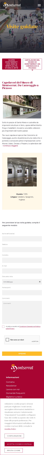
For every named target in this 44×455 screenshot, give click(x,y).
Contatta (10, 382)
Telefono (5, 244)
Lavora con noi (12, 389)
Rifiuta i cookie (13, 450)
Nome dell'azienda (8, 233)
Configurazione (14, 436)
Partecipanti (6, 287)
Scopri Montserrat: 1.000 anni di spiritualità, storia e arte (11, 64)
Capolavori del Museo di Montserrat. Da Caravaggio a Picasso (32, 64)
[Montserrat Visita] (12, 5)
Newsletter (11, 386)
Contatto (5, 255)
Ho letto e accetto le (23, 327)
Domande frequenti (15, 393)
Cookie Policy (10, 429)
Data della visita (7, 276)
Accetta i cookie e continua (19, 444)
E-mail (4, 266)
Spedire (22, 354)
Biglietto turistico (14, 397)
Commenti (6, 298)
